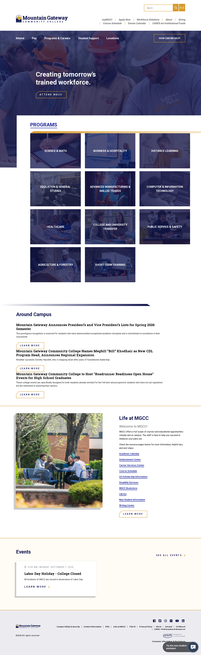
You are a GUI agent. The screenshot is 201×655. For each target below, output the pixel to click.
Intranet (168, 627)
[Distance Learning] (164, 150)
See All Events (169, 555)
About (168, 19)
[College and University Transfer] (110, 226)
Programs (43, 125)
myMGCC (107, 19)
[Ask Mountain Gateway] (193, 647)
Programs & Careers (57, 38)
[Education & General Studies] (55, 188)
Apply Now (124, 19)
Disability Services (128, 482)
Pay (34, 38)
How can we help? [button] (169, 38)
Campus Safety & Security (68, 627)
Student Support (88, 38)
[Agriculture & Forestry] (55, 264)
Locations (113, 38)
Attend (20, 38)
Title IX (132, 627)
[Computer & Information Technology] (164, 188)
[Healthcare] (55, 226)
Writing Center (126, 505)
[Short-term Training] (110, 264)
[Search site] (176, 7)
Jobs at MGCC (119, 627)
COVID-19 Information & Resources (169, 629)
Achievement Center (130, 459)
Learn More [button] (35, 586)
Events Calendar (137, 23)
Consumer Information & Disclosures (168, 641)
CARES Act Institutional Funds (168, 23)
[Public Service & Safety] (164, 226)
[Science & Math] (55, 150)
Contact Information (92, 627)
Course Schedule (112, 23)
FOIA (107, 627)
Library (122, 494)
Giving (181, 19)
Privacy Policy (145, 627)
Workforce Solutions (148, 19)
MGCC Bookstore (128, 488)
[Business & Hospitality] (110, 150)
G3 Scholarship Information (133, 476)
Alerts (158, 627)
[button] (51, 94)
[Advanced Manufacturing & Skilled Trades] (110, 188)
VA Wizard (180, 627)
